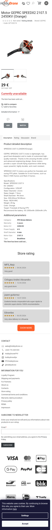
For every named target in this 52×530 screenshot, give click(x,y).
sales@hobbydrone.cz (13, 346)
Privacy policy (6, 401)
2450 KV (20, 226)
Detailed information (9, 112)
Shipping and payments (10, 378)
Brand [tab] (33, 138)
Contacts (4, 388)
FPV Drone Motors (24, 220)
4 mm (19, 232)
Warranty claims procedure (11, 398)
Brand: (40, 21)
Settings (25, 515)
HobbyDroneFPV (11, 354)
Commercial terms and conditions (14, 395)
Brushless (21, 239)
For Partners (6, 382)
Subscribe (7, 445)
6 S (18, 229)
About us (4, 385)
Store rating (26, 253)
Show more (26, 328)
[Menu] (46, 3)
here (15, 509)
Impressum (5, 408)
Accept (25, 523)
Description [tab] (7, 138)
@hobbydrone (10, 365)
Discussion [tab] (25, 138)
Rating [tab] (16, 138)
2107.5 (20, 235)
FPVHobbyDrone (11, 361)
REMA (3, 404)
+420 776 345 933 (12, 350)
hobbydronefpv (11, 357)
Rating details (27, 21)
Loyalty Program (7, 375)
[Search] (33, 3)
